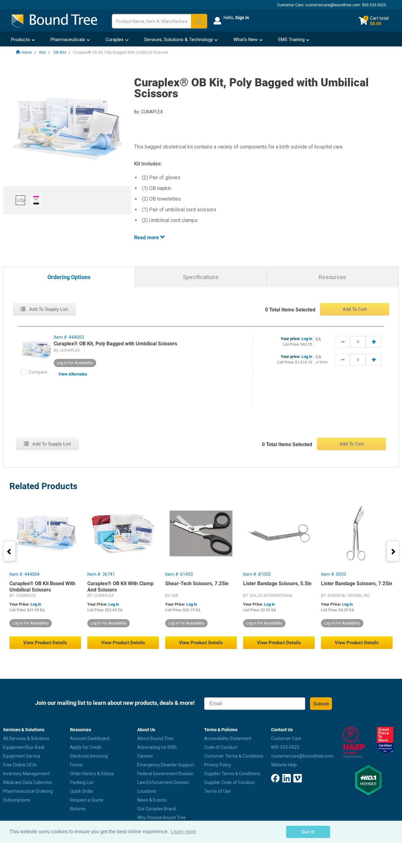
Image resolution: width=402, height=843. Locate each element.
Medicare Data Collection (27, 782)
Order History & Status (92, 773)
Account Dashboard (89, 738)
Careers (145, 756)
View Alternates (72, 374)
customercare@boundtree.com (332, 5)
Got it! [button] (308, 831)
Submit (321, 703)
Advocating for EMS (157, 747)
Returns (78, 808)
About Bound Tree (155, 738)
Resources (332, 277)
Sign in (242, 17)
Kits (42, 52)
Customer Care (286, 738)
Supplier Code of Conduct (229, 782)
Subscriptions (16, 799)
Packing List (82, 782)
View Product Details (45, 643)
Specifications (201, 277)
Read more (147, 237)
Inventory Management (26, 773)
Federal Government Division (165, 773)
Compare (38, 372)
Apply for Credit (85, 747)
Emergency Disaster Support (165, 764)
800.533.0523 (374, 5)
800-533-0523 (285, 747)
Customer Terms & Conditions (233, 756)
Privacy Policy (217, 764)
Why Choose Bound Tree (161, 817)
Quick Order (81, 791)
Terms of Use (217, 791)
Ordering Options (68, 277)
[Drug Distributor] (352, 742)
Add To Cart (355, 309)
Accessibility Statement (227, 738)
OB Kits (59, 52)
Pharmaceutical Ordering (28, 791)
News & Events (151, 799)
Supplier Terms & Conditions (232, 773)
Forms (76, 764)
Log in (307, 338)
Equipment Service (22, 756)
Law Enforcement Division (163, 782)
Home (26, 52)
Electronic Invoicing (89, 756)
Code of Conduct (220, 747)
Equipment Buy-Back (24, 747)
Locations (146, 791)
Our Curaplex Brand (156, 808)
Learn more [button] (183, 831)
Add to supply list (48, 309)
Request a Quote (86, 799)
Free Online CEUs (20, 764)
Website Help (284, 764)
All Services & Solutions (26, 738)
